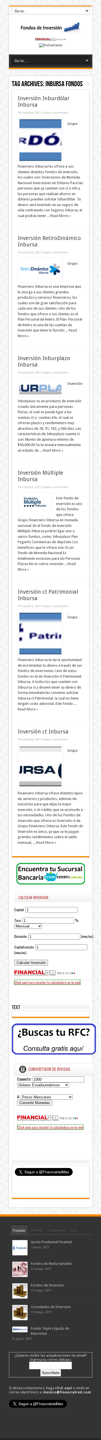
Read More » (60, 216)
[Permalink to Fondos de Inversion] (19, 1297)
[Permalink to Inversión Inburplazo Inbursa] (40, 396)
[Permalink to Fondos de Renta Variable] (19, 1276)
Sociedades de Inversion (51, 1307)
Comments (56, 1230)
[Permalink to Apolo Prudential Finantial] (19, 1254)
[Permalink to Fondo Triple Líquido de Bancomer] (19, 1331)
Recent (36, 1230)
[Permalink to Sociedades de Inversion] (19, 1319)
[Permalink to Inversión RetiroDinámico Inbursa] (40, 281)
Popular (19, 1230)
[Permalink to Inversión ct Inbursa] (40, 788)
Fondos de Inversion (47, 1285)
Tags (74, 1230)
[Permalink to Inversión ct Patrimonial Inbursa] (40, 654)
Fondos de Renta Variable (51, 1263)
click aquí (63, 1388)
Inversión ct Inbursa (43, 731)
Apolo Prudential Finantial (51, 1242)
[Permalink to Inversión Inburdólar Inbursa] (40, 161)
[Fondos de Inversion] (50, 30)
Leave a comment (55, 113)
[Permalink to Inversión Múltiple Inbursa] (34, 510)
